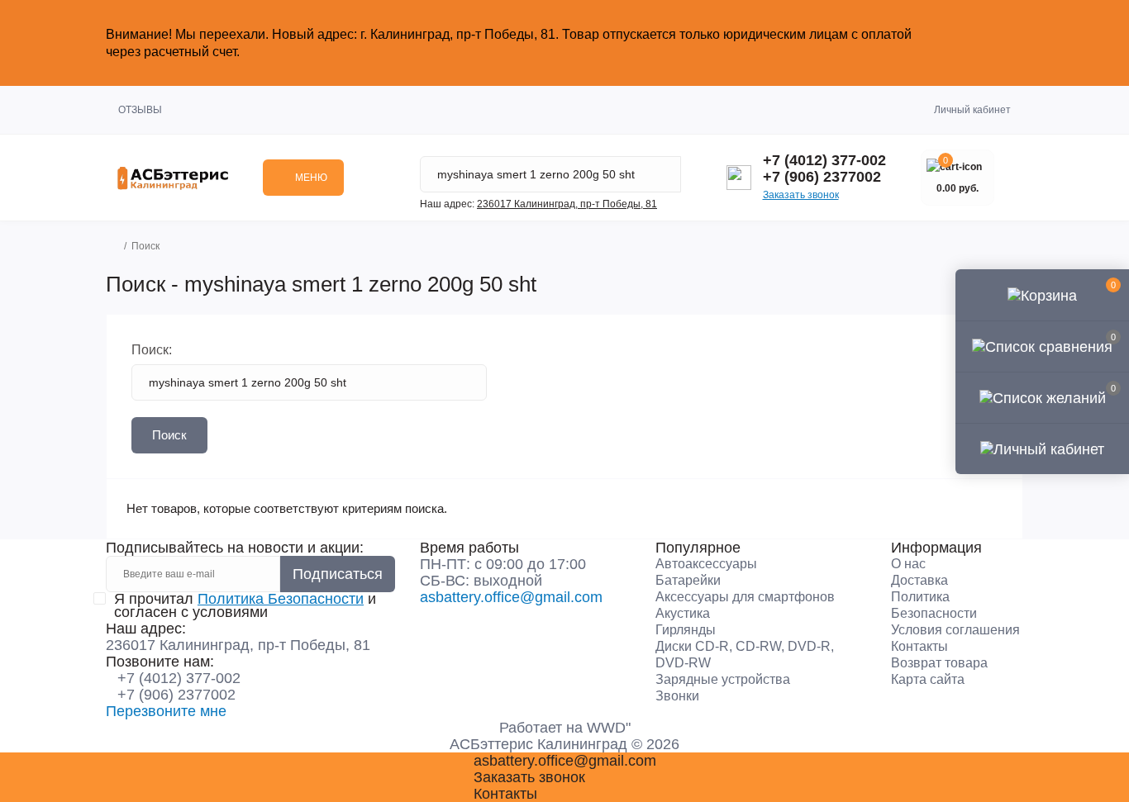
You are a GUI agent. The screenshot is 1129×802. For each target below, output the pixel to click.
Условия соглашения (955, 630)
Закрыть (990, 42)
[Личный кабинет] (1042, 448)
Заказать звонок (801, 195)
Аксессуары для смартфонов (745, 597)
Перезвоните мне (166, 711)
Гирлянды (685, 630)
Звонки (677, 696)
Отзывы (140, 110)
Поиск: (151, 350)
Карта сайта (928, 679)
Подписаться (338, 574)
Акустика (682, 613)
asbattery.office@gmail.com (511, 597)
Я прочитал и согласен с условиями (245, 605)
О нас (908, 564)
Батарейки (688, 580)
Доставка (919, 580)
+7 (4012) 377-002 (824, 160)
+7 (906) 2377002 (822, 176)
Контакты (919, 646)
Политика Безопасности (281, 599)
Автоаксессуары (706, 564)
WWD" (609, 727)
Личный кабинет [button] (972, 110)
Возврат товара (939, 663)
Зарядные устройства (722, 679)
